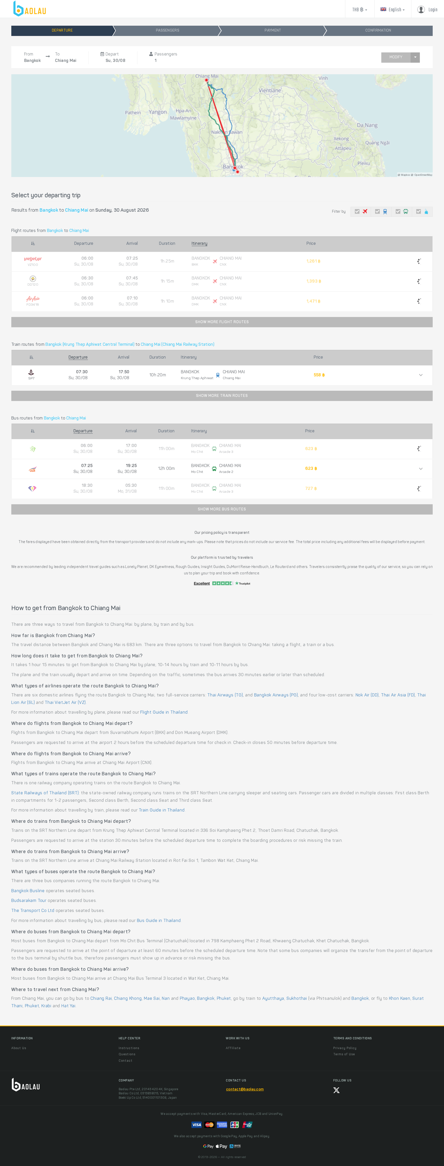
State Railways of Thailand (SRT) (45, 793)
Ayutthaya (273, 999)
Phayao (187, 999)
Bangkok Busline (28, 891)
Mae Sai (152, 999)
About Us (18, 1048)
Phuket (224, 999)
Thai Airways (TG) (225, 695)
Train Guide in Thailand (161, 810)
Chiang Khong (128, 999)
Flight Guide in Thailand (164, 713)
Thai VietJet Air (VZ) (65, 703)
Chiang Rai (101, 999)
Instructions (129, 1048)
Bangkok (206, 999)
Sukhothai (296, 999)
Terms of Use (344, 1054)
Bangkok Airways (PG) (276, 695)
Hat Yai (68, 1006)
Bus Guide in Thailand (159, 921)
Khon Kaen (399, 999)
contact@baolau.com (245, 1090)
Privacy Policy (345, 1048)
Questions (127, 1054)
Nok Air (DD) (367, 695)
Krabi (46, 1006)
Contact (126, 1060)
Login (433, 10)
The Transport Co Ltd (32, 911)
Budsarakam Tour (29, 901)
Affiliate (233, 1048)
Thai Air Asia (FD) (398, 695)
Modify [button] (396, 57)
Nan (166, 999)
